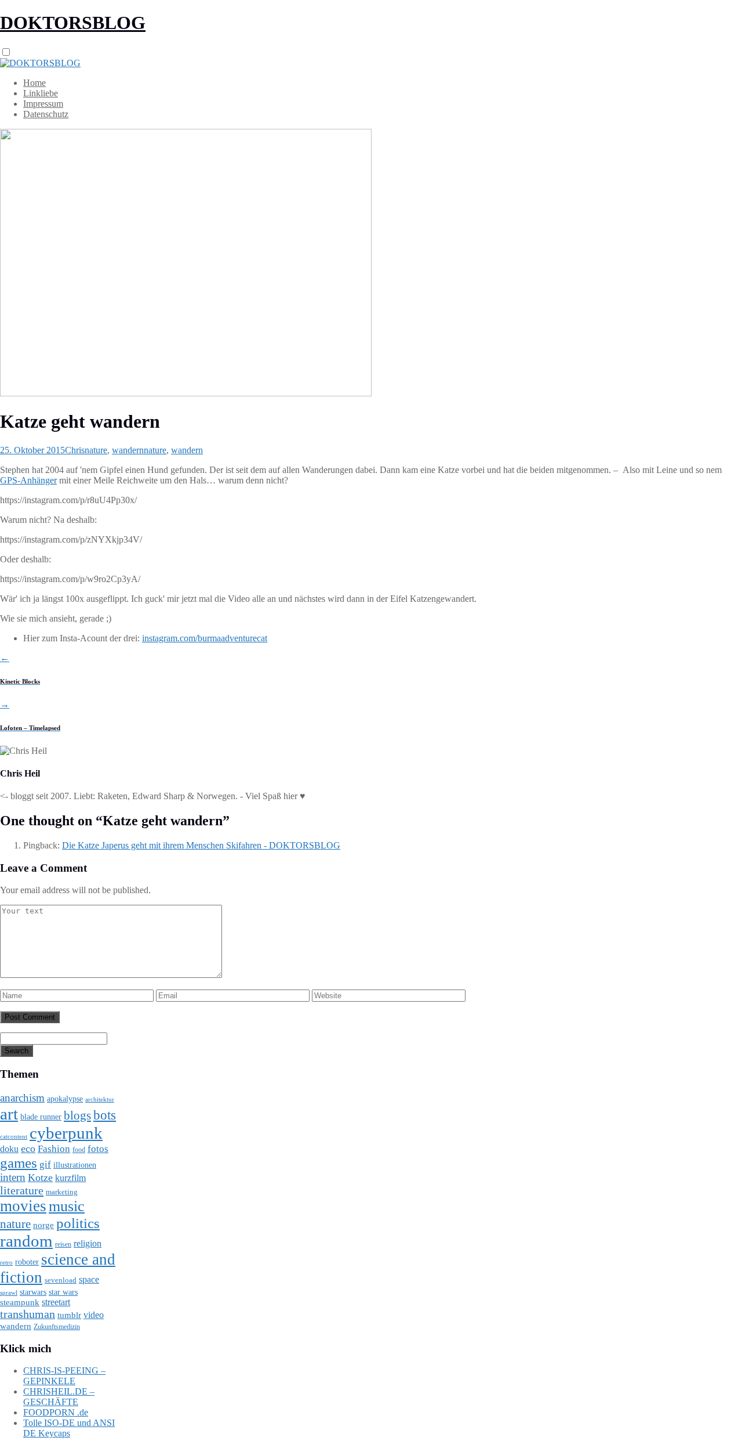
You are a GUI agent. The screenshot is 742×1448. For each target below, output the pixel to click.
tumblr (69, 1315)
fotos (98, 1148)
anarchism (22, 1098)
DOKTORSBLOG (73, 22)
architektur (99, 1099)
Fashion (54, 1148)
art (9, 1113)
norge (43, 1225)
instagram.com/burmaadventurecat (204, 638)
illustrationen (74, 1164)
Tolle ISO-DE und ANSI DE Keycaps (69, 1428)
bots (104, 1114)
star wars (63, 1292)
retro (6, 1262)
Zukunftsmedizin (57, 1327)
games (18, 1163)
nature (96, 450)
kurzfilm (70, 1178)
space (89, 1279)
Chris (75, 450)
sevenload (61, 1280)
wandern (128, 450)
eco (28, 1148)
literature (21, 1190)
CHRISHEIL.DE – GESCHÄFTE (58, 1396)
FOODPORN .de (55, 1412)
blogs (77, 1115)
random (26, 1241)
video (93, 1315)
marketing (62, 1191)
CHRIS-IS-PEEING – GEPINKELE (64, 1376)
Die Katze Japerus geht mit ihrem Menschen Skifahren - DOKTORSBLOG (201, 845)
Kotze (40, 1177)
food (78, 1150)
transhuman (27, 1314)
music (67, 1206)
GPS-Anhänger (28, 480)
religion (87, 1243)
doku (9, 1149)
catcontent (13, 1136)
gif (45, 1164)
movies (23, 1206)
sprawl (8, 1292)
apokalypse (65, 1098)
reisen (63, 1244)
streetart (56, 1302)
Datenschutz (45, 114)
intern (13, 1177)
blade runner (40, 1116)
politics (78, 1223)
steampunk (19, 1302)
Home (34, 83)
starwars (33, 1292)
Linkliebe (40, 93)
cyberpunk (66, 1133)
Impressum (43, 104)
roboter (27, 1262)
